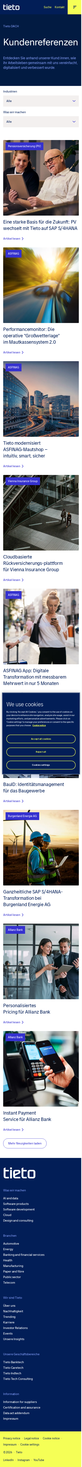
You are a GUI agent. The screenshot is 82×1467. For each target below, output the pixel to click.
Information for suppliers (20, 1402)
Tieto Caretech (13, 1368)
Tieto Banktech (13, 1362)
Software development (19, 1209)
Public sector (12, 1277)
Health (7, 1260)
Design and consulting (18, 1220)
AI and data (10, 1198)
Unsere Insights (13, 1339)
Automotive (11, 1243)
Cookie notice (51, 1438)
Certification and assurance (21, 1407)
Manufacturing (13, 1266)
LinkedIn (8, 1460)
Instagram (24, 1460)
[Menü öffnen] (75, 7)
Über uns (9, 1305)
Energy (8, 1249)
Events (8, 1333)
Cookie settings (29, 1444)
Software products (16, 1204)
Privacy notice (11, 1438)
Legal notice (31, 1438)
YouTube (38, 1460)
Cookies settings (41, 765)
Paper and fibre (13, 1271)
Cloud (7, 1215)
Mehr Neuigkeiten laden (25, 1143)
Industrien (10, 91)
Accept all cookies (41, 738)
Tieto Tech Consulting (18, 1379)
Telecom (9, 1282)
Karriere (9, 1322)
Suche (48, 7)
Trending (9, 1317)
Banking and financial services (23, 1255)
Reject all (41, 751)
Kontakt (59, 7)
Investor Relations (15, 1328)
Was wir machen (14, 112)
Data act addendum (16, 1413)
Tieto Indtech (12, 1373)
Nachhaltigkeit (13, 1311)
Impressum (10, 1418)
